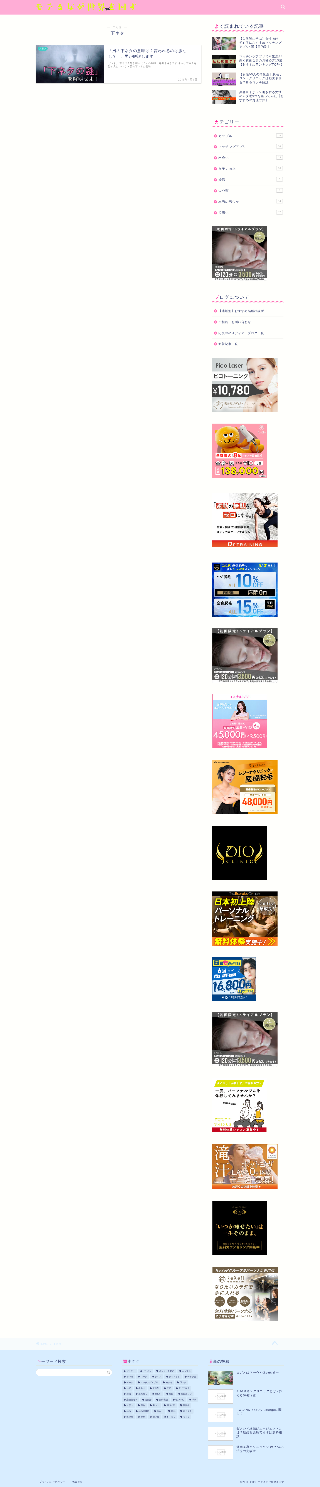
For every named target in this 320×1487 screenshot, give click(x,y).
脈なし (160, 1411)
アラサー (130, 1371)
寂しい (158, 1394)
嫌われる (142, 1394)
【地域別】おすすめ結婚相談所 (241, 311)
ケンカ (129, 1377)
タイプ (158, 1377)
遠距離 (129, 1417)
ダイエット (174, 1377)
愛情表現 (163, 1399)
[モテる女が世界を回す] (86, 13)
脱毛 (173, 1411)
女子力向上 (249, 168)
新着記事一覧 (228, 344)
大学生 (156, 1388)
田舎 (143, 1405)
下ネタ (183, 1382)
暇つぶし (179, 1399)
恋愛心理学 (131, 1399)
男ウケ (156, 1405)
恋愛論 (148, 1399)
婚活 (249, 180)
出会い (249, 158)
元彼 (128, 1388)
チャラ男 (191, 1377)
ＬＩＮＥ (171, 1417)
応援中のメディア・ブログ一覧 (241, 333)
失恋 (169, 1388)
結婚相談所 (143, 1411)
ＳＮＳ (186, 1417)
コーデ (144, 1377)
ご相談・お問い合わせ (234, 322)
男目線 (186, 1405)
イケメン (147, 1371)
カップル (249, 136)
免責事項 (77, 1481)
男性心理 (171, 1405)
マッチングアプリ (249, 147)
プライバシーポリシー (52, 1481)
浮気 (194, 1399)
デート (129, 1382)
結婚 (128, 1411)
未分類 (249, 191)
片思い (249, 213)
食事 (143, 1417)
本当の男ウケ (249, 201)
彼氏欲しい (186, 1394)
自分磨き (187, 1411)
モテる (169, 1382)
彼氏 (171, 1394)
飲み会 (156, 1417)
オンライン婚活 (166, 1371)
